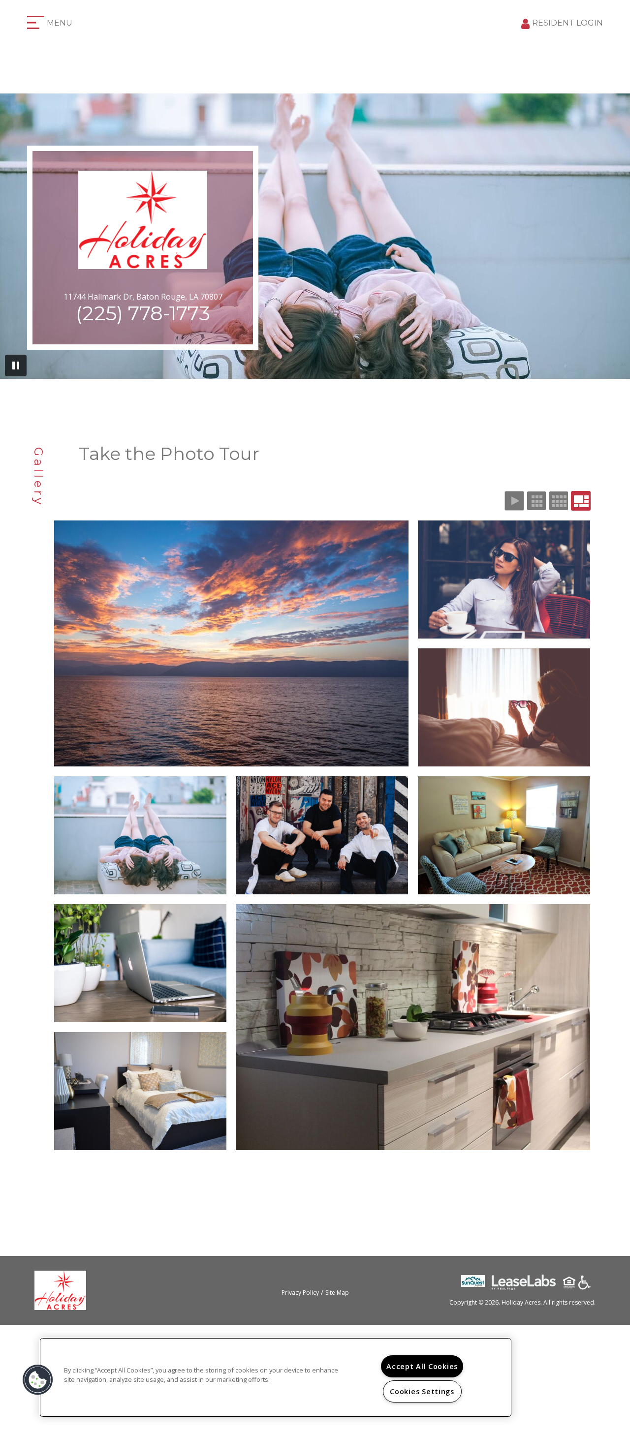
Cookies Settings (422, 1391)
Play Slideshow (514, 501)
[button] (38, 1380)
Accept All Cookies (422, 1366)
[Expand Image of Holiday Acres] (231, 643)
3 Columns (536, 501)
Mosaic (581, 501)
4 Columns (558, 501)
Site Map (337, 1292)
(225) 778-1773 (143, 313)
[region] (275, 1377)
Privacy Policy (300, 1292)
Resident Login (567, 23)
